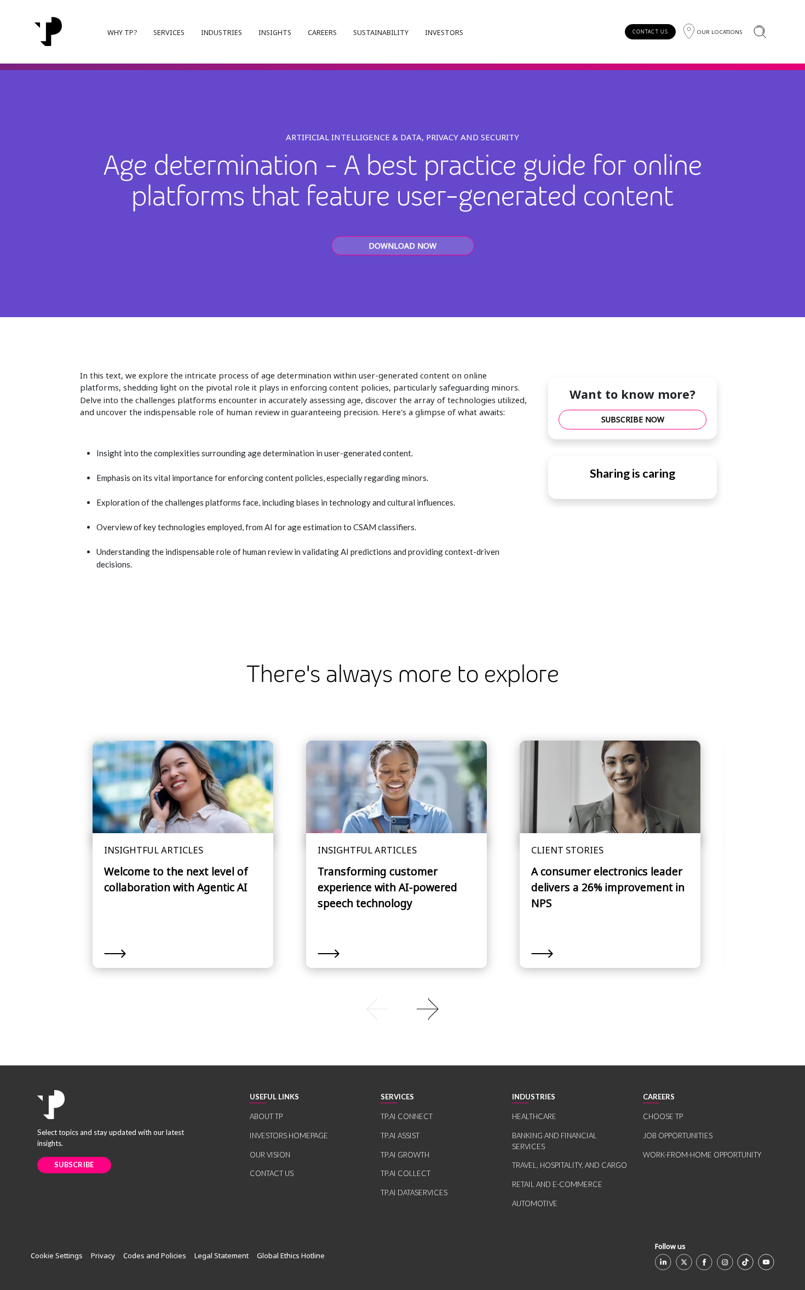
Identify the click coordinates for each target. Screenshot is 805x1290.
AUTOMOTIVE (534, 1203)
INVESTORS (444, 32)
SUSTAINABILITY (381, 32)
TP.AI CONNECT (407, 1116)
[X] (684, 1262)
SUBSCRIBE (74, 1164)
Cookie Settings (57, 1255)
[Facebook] (704, 1262)
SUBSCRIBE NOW (632, 419)
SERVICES (169, 32)
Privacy (103, 1255)
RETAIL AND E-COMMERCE (557, 1184)
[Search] (760, 31)
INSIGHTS (274, 32)
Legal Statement (221, 1255)
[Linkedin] (663, 1262)
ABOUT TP (266, 1116)
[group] (402, 1007)
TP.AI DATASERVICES (414, 1192)
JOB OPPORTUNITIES (677, 1135)
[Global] (48, 32)
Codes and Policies (154, 1255)
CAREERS (322, 32)
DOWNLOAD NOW (402, 245)
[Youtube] (766, 1262)
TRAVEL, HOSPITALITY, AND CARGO (569, 1165)
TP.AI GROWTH (405, 1154)
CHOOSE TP (663, 1116)
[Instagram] (725, 1262)
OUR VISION (270, 1154)
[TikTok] (745, 1262)
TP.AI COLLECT (405, 1173)
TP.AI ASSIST (400, 1135)
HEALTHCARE (534, 1116)
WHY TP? (122, 32)
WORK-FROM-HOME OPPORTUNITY (702, 1154)
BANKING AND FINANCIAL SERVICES (554, 1141)
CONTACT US (650, 31)
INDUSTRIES (221, 32)
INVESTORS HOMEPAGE (289, 1135)
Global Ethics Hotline (291, 1255)
